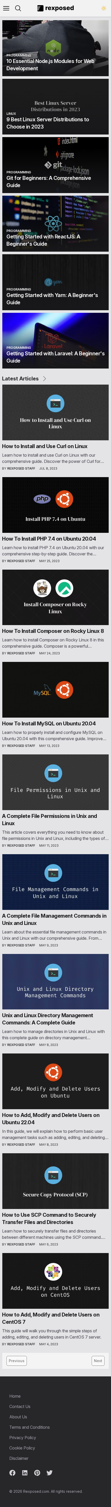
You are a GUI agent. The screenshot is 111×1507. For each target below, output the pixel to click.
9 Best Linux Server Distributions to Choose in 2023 (47, 123)
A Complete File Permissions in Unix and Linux (49, 819)
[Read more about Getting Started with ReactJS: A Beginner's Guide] (55, 224)
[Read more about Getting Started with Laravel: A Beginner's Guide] (55, 341)
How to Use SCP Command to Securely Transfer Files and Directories (49, 1218)
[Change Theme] (104, 8)
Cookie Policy (22, 1448)
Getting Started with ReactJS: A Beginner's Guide (43, 240)
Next (98, 1361)
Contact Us (19, 1406)
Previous (17, 1361)
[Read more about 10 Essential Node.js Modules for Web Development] (55, 48)
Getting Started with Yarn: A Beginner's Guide (52, 299)
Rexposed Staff (21, 468)
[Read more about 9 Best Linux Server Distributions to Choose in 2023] (55, 107)
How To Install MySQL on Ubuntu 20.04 (49, 723)
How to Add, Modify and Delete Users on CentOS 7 (50, 1318)
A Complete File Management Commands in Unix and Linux (54, 919)
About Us (18, 1416)
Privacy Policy (22, 1437)
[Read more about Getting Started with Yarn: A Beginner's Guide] (55, 282)
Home (15, 1396)
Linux (11, 114)
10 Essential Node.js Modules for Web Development (50, 65)
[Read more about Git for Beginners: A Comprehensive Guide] (55, 165)
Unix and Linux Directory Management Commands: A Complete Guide (47, 1019)
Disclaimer (18, 1458)
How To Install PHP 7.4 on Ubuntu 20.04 (49, 539)
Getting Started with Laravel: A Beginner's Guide (55, 357)
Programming (18, 55)
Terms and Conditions (29, 1427)
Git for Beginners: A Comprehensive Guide (48, 181)
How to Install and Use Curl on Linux (44, 446)
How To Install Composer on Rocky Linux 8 (53, 631)
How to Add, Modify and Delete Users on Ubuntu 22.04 (50, 1119)
